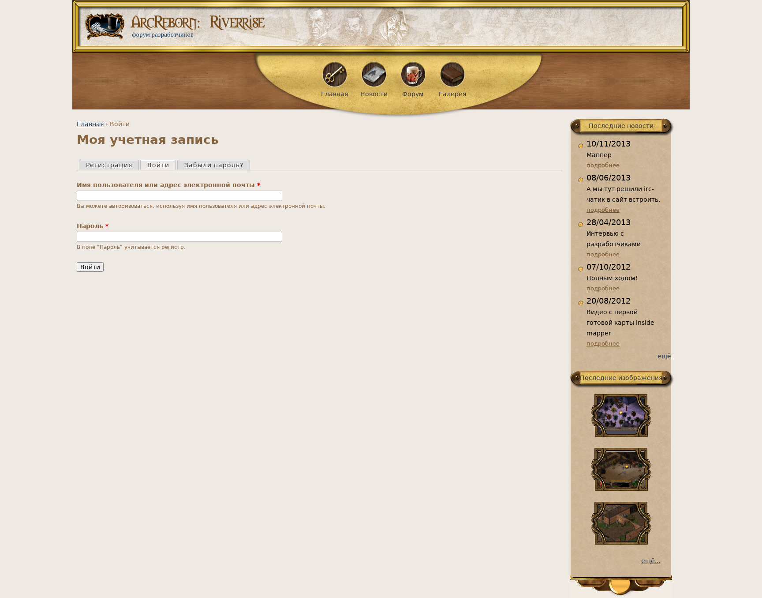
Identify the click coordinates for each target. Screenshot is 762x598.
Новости (374, 94)
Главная (90, 124)
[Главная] (384, 26)
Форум (413, 94)
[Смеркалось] (621, 434)
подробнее (603, 165)
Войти (161, 165)
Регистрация (109, 165)
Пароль (92, 225)
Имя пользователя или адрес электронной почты (168, 184)
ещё (664, 356)
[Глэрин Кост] (621, 542)
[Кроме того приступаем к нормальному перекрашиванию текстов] (621, 488)
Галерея (452, 94)
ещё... (650, 560)
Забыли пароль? (213, 165)
